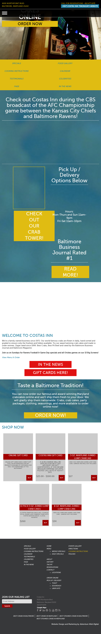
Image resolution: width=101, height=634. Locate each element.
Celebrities (65, 79)
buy (29, 478)
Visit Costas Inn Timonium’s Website (80, 6)
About (49, 559)
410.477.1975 (89, 3)
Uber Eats (56, 588)
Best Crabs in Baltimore (23, 616)
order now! (50, 415)
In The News (65, 86)
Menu (49, 549)
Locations (56, 572)
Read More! (70, 272)
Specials (16, 63)
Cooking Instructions (16, 71)
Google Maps (41, 607)
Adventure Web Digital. (89, 624)
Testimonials (16, 79)
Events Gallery (74, 546)
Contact (50, 570)
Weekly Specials (58, 551)
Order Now (30, 24)
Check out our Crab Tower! (34, 226)
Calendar (65, 71)
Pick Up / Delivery (54, 580)
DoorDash (56, 586)
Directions (73, 549)
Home (49, 546)
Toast (54, 583)
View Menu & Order (11, 357)
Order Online (52, 578)
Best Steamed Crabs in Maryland (51, 619)
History (50, 562)
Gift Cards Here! (50, 372)
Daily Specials (58, 554)
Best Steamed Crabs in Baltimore (73, 616)
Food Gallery (65, 63)
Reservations (52, 567)
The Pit (49, 564)
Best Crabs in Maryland (46, 616)
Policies (71, 554)
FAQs (16, 86)
